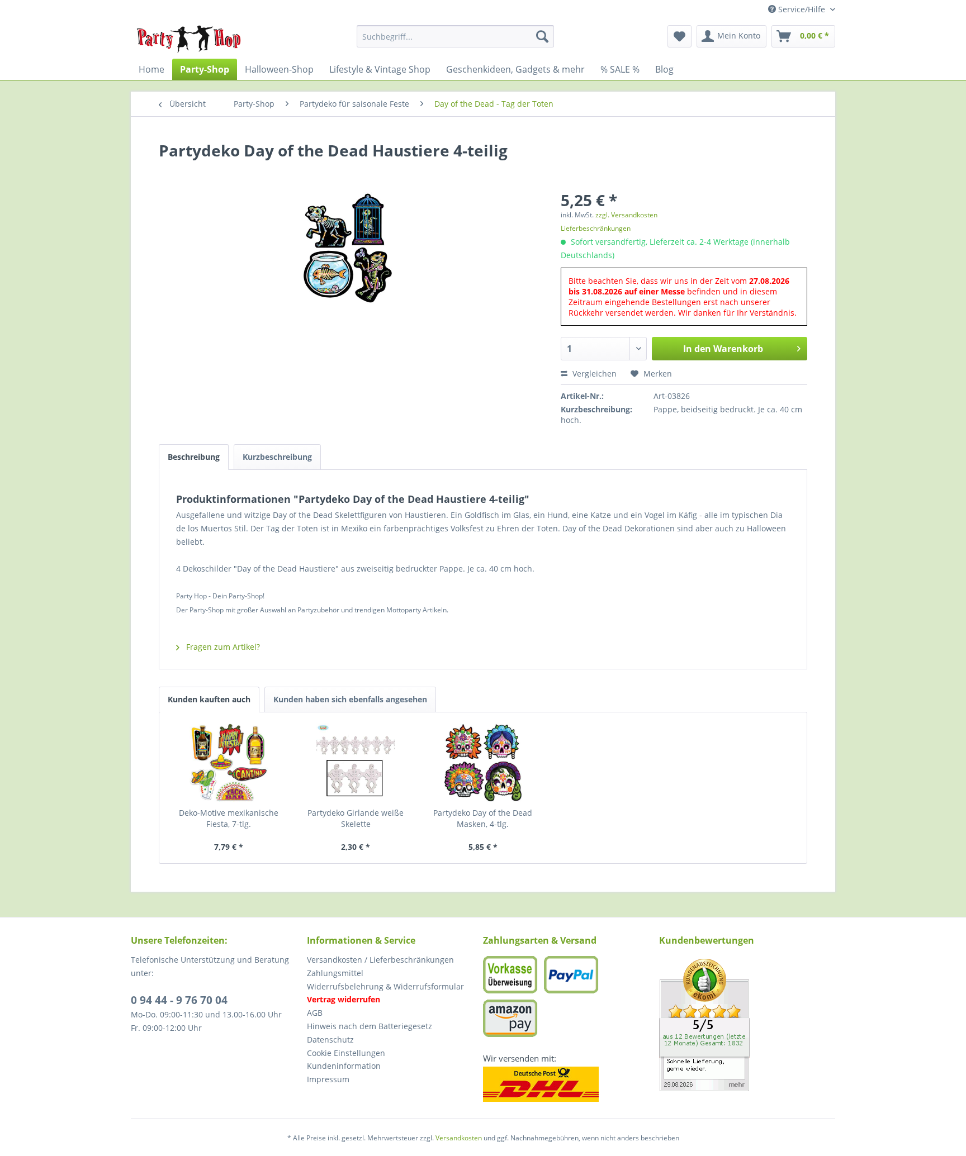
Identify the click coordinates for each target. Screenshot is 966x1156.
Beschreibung (194, 456)
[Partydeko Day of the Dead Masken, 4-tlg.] (483, 763)
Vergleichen (593, 373)
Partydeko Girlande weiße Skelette (355, 818)
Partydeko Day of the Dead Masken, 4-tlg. (482, 818)
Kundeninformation (344, 1065)
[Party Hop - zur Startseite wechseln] (189, 39)
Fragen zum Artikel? (222, 646)
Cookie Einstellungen (346, 1053)
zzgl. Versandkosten (626, 215)
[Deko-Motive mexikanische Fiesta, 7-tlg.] (229, 763)
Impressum (328, 1079)
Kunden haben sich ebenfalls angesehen (350, 699)
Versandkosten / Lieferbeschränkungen (380, 959)
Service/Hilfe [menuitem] (801, 9)
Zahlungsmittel (335, 973)
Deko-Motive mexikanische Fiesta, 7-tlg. (228, 818)
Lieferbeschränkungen (596, 228)
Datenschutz (330, 1039)
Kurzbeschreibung (277, 456)
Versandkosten (458, 1138)
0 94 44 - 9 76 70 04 (179, 1000)
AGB (315, 1012)
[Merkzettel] (679, 36)
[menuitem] (455, 36)
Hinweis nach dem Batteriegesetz (369, 1026)
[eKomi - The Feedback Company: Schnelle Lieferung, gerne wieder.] (747, 1025)
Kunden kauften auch (209, 699)
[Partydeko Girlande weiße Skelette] (356, 763)
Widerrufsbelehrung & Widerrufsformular (385, 986)
